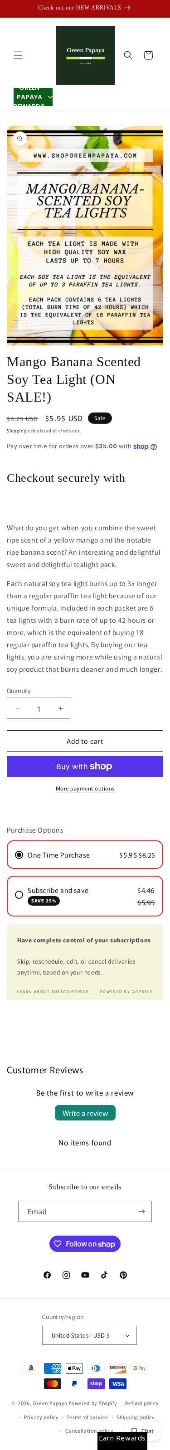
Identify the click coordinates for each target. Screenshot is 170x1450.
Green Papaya (50, 1402)
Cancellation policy (89, 1430)
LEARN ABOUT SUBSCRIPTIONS (53, 991)
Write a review (85, 1112)
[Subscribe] (141, 1211)
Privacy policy (41, 1417)
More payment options (85, 788)
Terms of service (87, 1417)
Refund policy (141, 1402)
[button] (18, 55)
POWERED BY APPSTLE (126, 991)
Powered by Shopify (92, 1402)
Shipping (17, 430)
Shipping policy (136, 1417)
